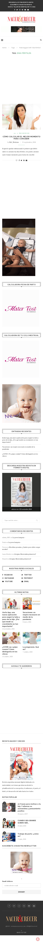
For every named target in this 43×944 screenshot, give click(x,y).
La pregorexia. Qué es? (31, 648)
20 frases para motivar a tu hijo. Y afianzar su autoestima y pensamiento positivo (29, 807)
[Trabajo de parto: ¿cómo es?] (8, 837)
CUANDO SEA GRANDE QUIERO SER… (27, 822)
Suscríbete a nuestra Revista (21, 4)
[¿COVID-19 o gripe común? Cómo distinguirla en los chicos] (11, 638)
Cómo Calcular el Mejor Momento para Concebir (21, 138)
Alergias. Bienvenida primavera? (25, 554)
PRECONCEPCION (24, 133)
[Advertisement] (21, 79)
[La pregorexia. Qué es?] (32, 638)
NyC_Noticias (14, 142)
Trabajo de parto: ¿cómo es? (28, 835)
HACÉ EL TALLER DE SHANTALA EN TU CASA (21, 7)
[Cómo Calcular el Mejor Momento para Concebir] (21, 117)
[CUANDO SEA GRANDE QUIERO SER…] (8, 823)
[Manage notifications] (38, 939)
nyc (15, 133)
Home (4, 48)
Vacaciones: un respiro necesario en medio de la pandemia (31, 615)
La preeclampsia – (19, 537)
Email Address (7, 881)
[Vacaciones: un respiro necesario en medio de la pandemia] (32, 603)
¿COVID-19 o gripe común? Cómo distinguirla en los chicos (10, 650)
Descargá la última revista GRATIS (21, 2)
